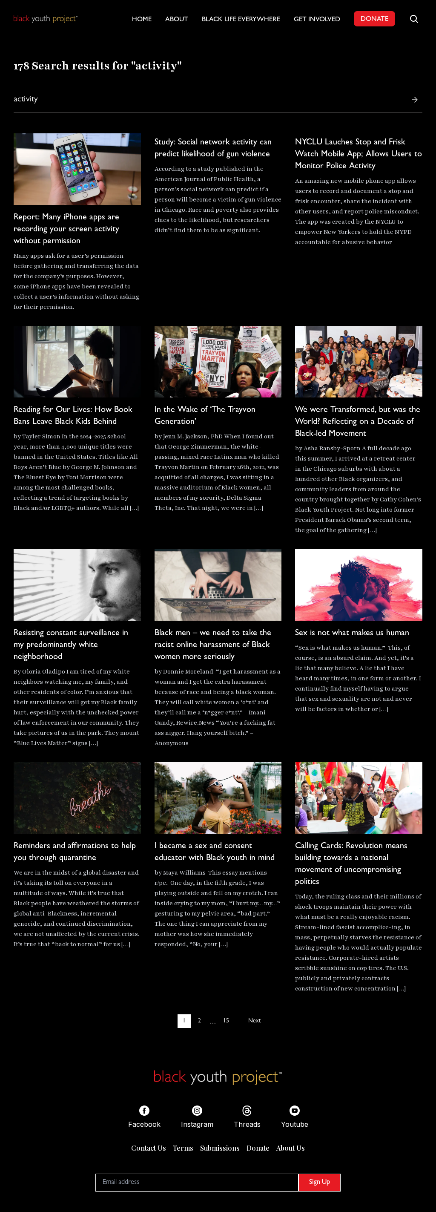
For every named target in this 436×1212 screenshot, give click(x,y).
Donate (258, 1147)
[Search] (414, 99)
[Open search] (413, 18)
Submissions (220, 1147)
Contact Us (148, 1147)
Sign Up (319, 1182)
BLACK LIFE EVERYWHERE (241, 20)
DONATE (374, 19)
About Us (290, 1147)
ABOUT (176, 20)
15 (226, 1021)
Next (254, 1021)
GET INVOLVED (317, 20)
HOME (142, 20)
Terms (183, 1147)
